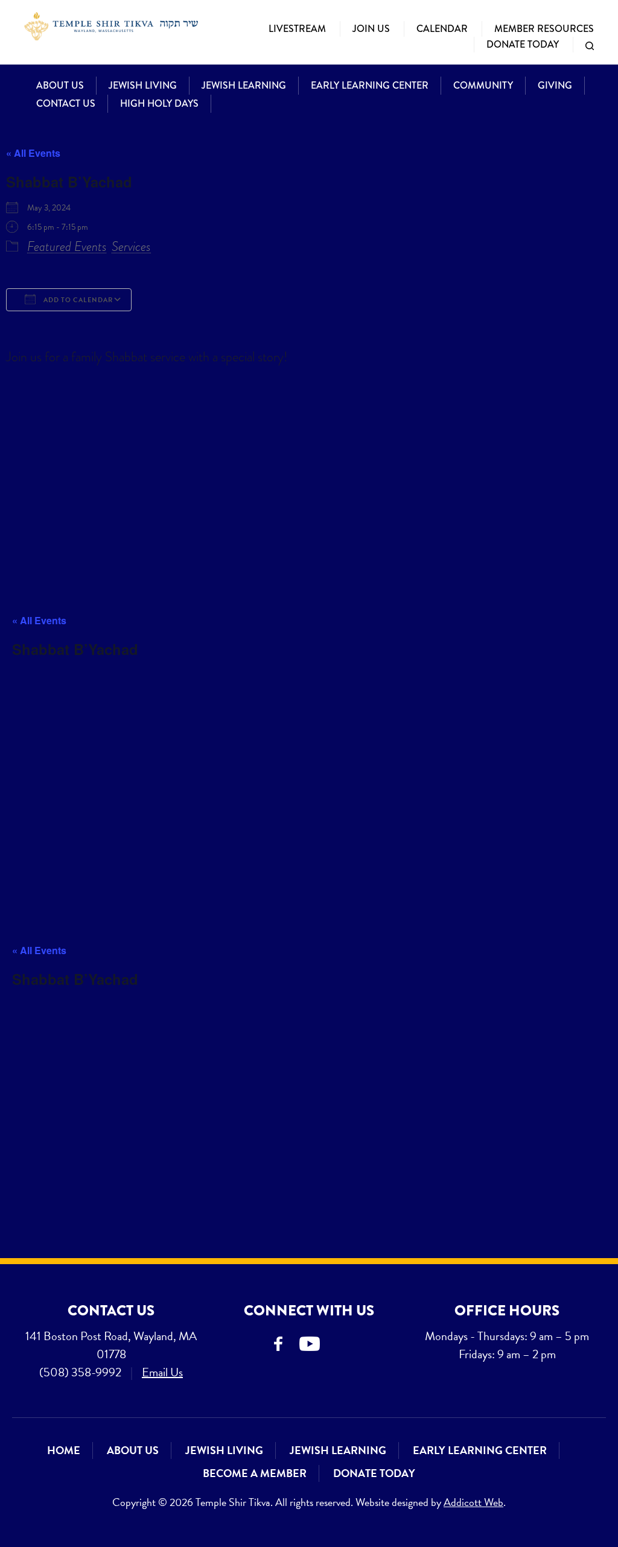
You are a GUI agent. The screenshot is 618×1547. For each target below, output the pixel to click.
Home (63, 1450)
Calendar (442, 29)
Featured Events (67, 246)
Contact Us (65, 103)
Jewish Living (143, 85)
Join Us (371, 29)
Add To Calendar (77, 300)
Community (483, 85)
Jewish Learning (244, 85)
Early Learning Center (369, 85)
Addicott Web (473, 1502)
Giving (555, 85)
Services (131, 246)
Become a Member (255, 1473)
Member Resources (544, 29)
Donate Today (522, 44)
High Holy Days (159, 103)
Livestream (297, 29)
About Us (60, 85)
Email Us (162, 1372)
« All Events (33, 153)
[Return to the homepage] (111, 26)
